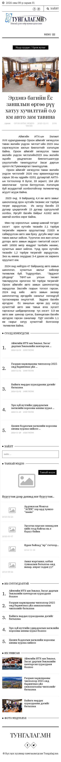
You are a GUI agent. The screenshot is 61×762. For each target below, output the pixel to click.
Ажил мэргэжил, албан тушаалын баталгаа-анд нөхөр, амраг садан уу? (39, 564)
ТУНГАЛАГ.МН (30, 735)
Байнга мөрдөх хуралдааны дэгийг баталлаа (36, 703)
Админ (7, 123)
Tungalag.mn (51, 753)
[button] (50, 34)
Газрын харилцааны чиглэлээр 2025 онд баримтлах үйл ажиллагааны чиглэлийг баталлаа (39, 684)
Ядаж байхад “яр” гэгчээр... (41, 545)
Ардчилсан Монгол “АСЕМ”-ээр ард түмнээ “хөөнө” (38, 509)
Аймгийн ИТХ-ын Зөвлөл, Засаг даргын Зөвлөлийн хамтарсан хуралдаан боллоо (40, 663)
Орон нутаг (38, 47)
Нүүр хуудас (23, 47)
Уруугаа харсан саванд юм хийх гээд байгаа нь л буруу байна (41, 528)
